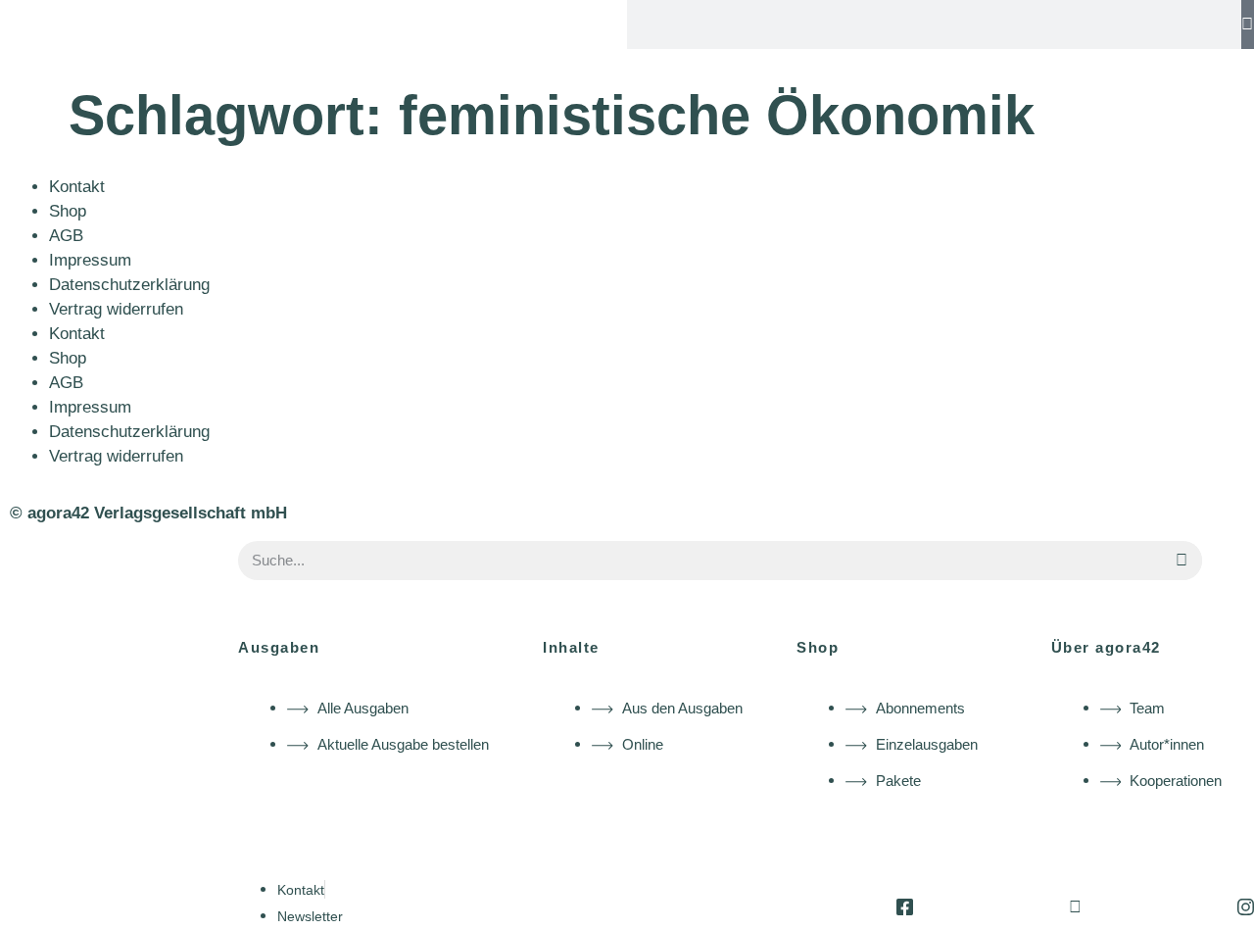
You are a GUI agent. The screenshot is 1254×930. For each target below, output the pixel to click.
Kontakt (77, 186)
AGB (66, 235)
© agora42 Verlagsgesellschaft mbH (148, 513)
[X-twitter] (1075, 907)
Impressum (90, 260)
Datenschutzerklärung (129, 284)
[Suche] (1247, 24)
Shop (67, 211)
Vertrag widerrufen (116, 309)
